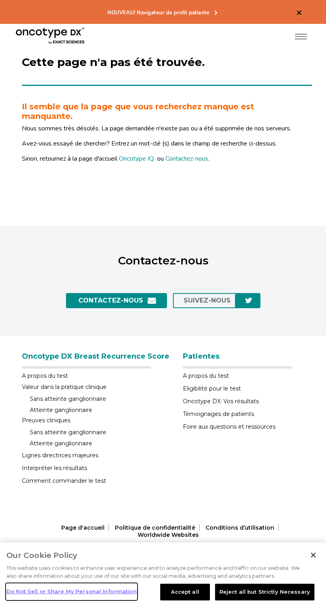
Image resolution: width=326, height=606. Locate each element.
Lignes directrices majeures (60, 455)
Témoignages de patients (218, 414)
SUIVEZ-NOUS (207, 300)
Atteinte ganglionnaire (61, 410)
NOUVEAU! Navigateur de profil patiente (158, 13)
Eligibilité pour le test (212, 388)
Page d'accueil (83, 527)
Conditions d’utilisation (240, 527)
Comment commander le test (64, 480)
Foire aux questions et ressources (229, 426)
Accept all (185, 592)
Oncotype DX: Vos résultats (221, 401)
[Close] (313, 555)
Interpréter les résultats (54, 468)
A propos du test (45, 375)
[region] (163, 574)
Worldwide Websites (168, 534)
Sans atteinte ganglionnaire (68, 398)
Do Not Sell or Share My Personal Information (71, 591)
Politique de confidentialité (155, 527)
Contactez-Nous (110, 300)
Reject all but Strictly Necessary (264, 592)
